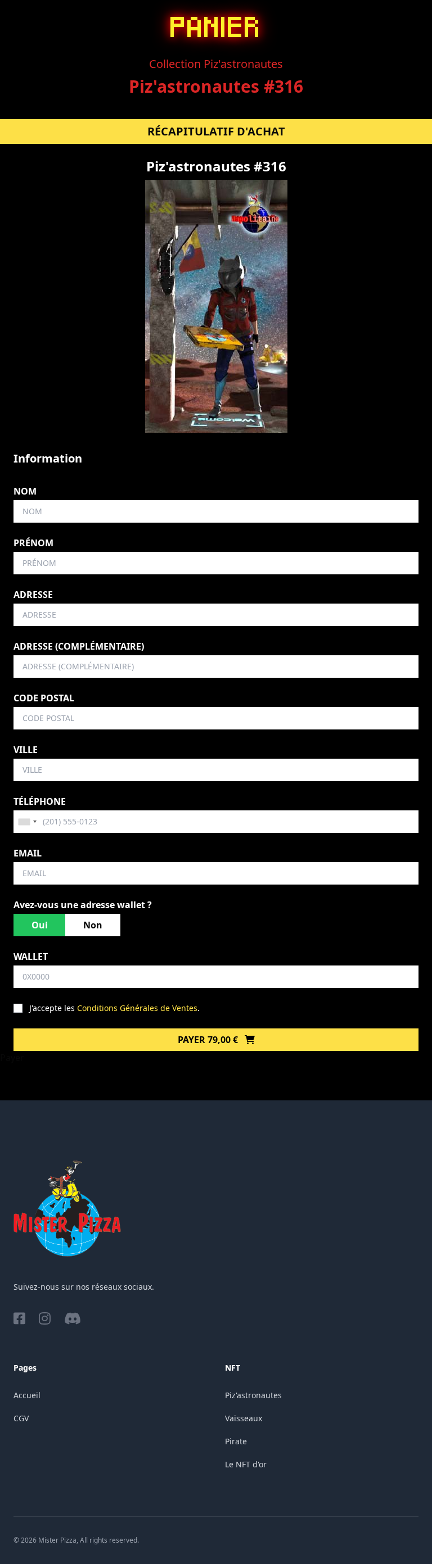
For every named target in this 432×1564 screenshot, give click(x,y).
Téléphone (40, 801)
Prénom (33, 543)
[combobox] (27, 821)
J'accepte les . (114, 1008)
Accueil (27, 1395)
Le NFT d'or (246, 1464)
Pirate (236, 1441)
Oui (40, 925)
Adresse (33, 594)
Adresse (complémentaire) (79, 646)
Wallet (31, 956)
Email (28, 853)
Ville (26, 750)
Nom (25, 491)
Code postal (44, 698)
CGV (21, 1418)
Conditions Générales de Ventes (137, 1008)
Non (92, 925)
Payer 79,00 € (209, 1039)
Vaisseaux (243, 1418)
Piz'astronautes (253, 1395)
